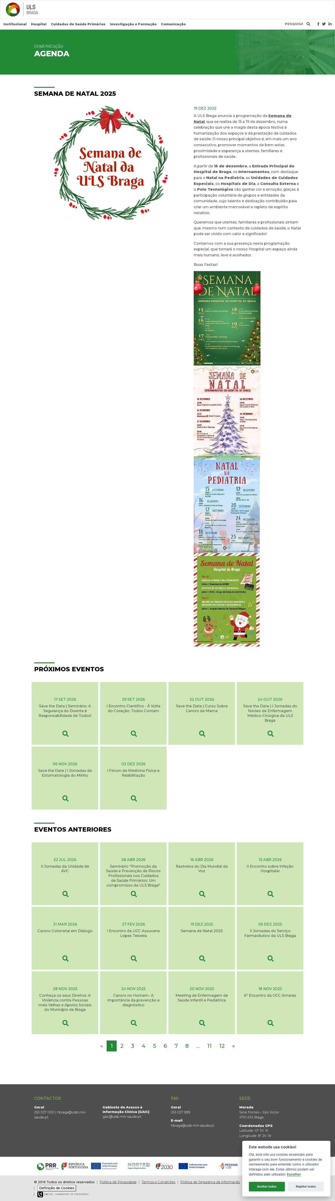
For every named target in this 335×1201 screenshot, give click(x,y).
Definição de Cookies (56, 1188)
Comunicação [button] (173, 24)
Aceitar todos (266, 1186)
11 (209, 1046)
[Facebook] (318, 24)
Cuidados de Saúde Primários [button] (78, 24)
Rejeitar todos (306, 1186)
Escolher (294, 1174)
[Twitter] (324, 24)
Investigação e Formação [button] (133, 24)
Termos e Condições (158, 1182)
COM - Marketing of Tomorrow (66, 1194)
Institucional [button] (15, 24)
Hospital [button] (38, 24)
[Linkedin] (330, 24)
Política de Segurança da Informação (210, 1182)
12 (222, 1046)
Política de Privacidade (118, 1182)
